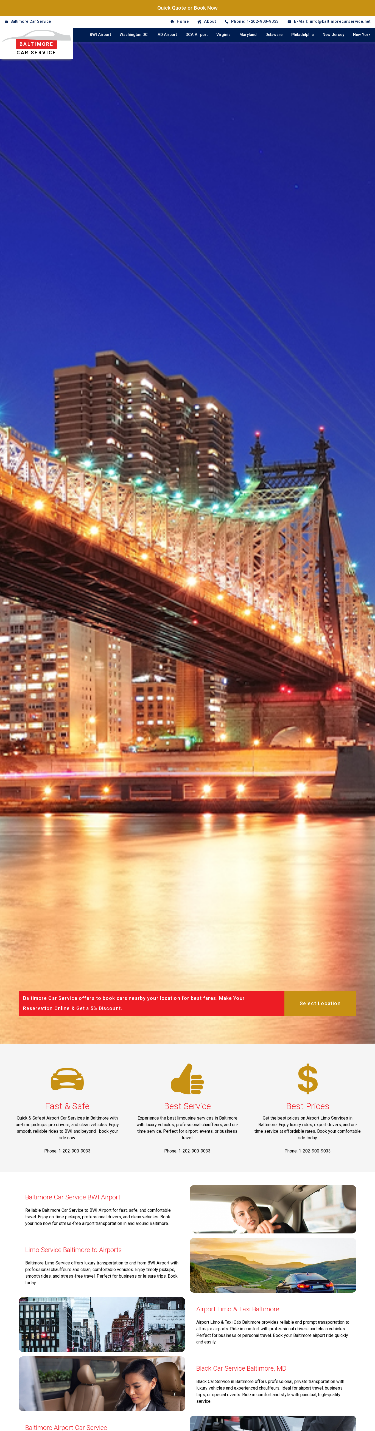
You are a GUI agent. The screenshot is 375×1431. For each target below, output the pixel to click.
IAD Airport (166, 34)
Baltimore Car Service (30, 21)
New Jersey (333, 34)
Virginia (223, 34)
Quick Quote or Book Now (187, 8)
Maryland (248, 34)
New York (362, 34)
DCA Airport (197, 34)
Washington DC (134, 34)
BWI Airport (100, 34)
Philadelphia (302, 34)
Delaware (273, 34)
